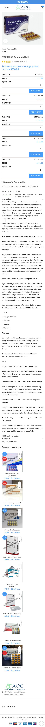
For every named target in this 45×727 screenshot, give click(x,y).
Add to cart (36, 91)
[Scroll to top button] (41, 723)
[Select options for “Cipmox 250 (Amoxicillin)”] (19, 625)
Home (4, 49)
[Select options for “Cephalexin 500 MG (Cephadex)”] (19, 458)
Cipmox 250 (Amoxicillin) (12, 640)
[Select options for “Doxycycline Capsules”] (19, 514)
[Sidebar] (2, 221)
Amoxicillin (12, 49)
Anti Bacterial (33, 186)
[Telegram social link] (19, 191)
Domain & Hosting (37, 717)
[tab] (6, 195)
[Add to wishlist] (19, 454)
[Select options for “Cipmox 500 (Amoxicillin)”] (19, 652)
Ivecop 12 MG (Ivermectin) (12, 557)
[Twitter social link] (10, 191)
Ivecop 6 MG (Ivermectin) (12, 613)
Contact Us (22, 2)
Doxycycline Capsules (12, 530)
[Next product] (7, 52)
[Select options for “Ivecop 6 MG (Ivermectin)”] (19, 598)
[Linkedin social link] (16, 191)
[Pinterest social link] (13, 191)
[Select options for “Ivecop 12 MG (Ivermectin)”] (19, 541)
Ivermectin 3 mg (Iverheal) (12, 503)
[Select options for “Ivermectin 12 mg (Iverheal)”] (19, 568)
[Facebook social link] (8, 191)
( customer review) (19, 62)
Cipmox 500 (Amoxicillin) (12, 668)
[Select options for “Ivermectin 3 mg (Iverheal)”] (19, 487)
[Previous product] (3, 52)
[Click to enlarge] (5, 41)
